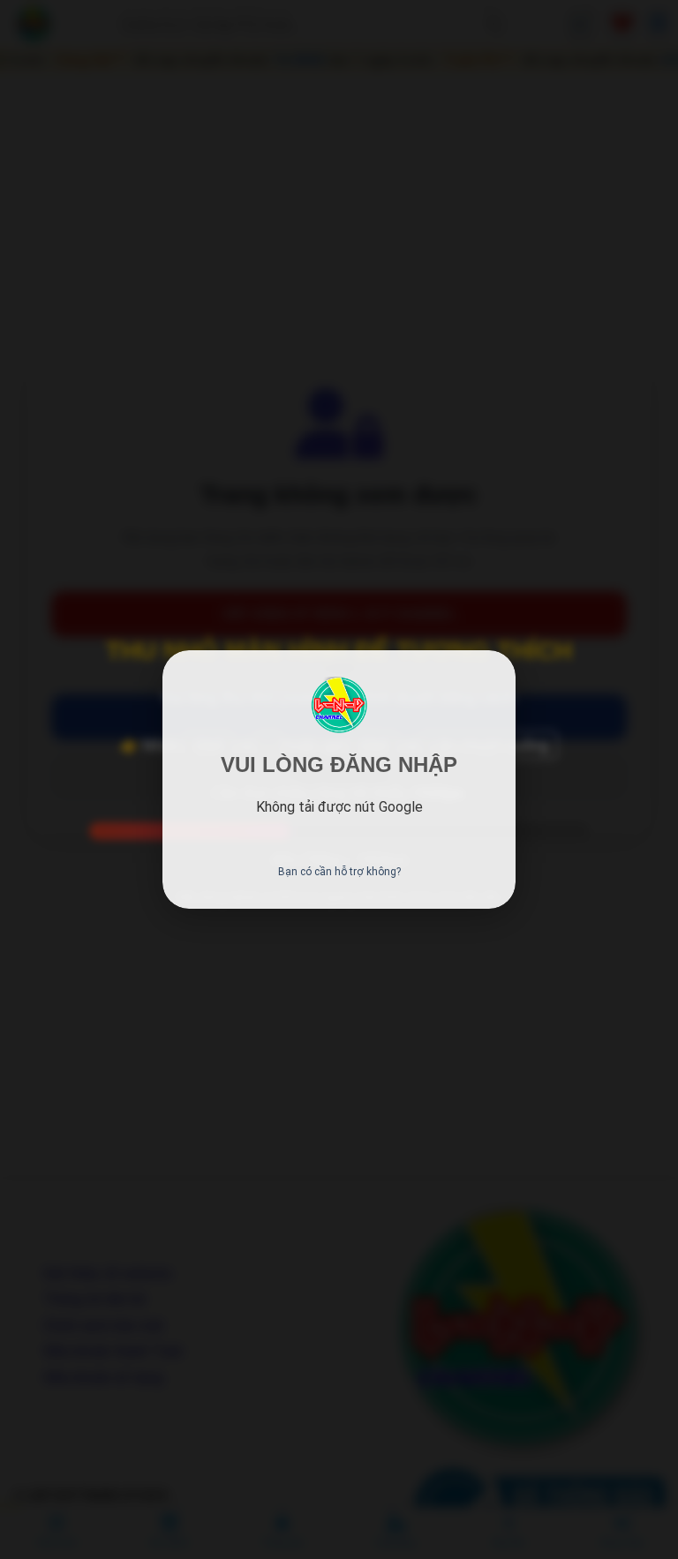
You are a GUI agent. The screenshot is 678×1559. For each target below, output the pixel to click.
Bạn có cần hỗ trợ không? (339, 872)
